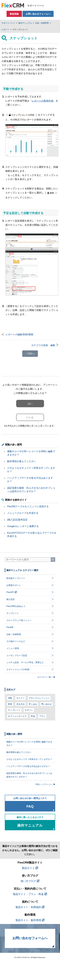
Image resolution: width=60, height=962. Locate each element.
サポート (29, 710)
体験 (10, 698)
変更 (10, 704)
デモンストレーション (39, 698)
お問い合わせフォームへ (38, 14)
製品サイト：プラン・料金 (28, 894)
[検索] (53, 559)
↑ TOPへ (30, 353)
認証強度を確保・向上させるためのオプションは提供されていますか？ (29, 775)
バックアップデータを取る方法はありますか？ (28, 766)
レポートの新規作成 (42, 100)
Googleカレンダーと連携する (23, 526)
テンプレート (14, 710)
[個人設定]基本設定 (17, 519)
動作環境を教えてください (21, 461)
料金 (33, 716)
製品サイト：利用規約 (28, 907)
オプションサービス (17, 716)
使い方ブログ (28, 881)
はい (30, 403)
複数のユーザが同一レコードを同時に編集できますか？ (29, 744)
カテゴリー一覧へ (45, 677)
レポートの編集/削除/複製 (19, 334)
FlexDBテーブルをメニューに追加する (28, 506)
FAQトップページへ (44, 784)
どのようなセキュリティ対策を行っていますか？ (29, 759)
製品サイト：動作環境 (28, 920)
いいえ (30, 417)
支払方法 (20, 704)
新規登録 (14, 14)
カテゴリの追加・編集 (43, 345)
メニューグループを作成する (22, 513)
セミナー (20, 698)
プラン (42, 716)
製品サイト (28, 868)
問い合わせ (46, 704)
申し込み (33, 704)
